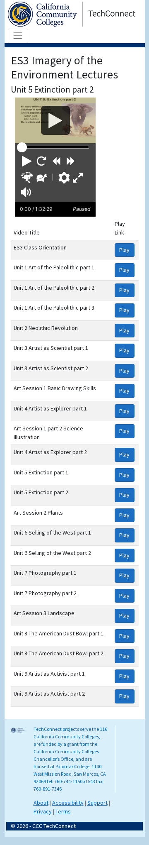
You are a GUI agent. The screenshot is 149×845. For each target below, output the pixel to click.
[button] (27, 161)
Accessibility (68, 802)
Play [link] (124, 250)
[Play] (55, 120)
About (41, 802)
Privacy (43, 811)
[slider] (22, 147)
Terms (63, 811)
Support (97, 802)
